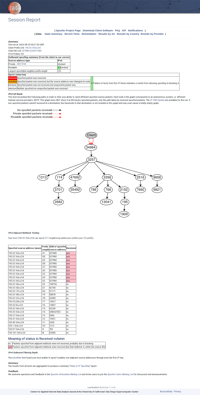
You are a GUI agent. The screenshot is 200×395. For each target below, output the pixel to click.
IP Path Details (157, 100)
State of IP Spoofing (80, 366)
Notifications (135, 30)
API (124, 30)
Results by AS (106, 34)
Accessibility (166, 391)
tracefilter (16, 357)
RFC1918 (21, 64)
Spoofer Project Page (68, 30)
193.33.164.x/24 (33, 47)
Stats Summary (53, 34)
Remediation (89, 34)
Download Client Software (98, 30)
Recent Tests (72, 34)
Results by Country (128, 34)
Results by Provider (152, 34)
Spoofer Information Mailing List (66, 374)
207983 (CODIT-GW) (31, 50)
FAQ (117, 30)
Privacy (177, 391)
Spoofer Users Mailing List (120, 374)
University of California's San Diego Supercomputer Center (110, 392)
